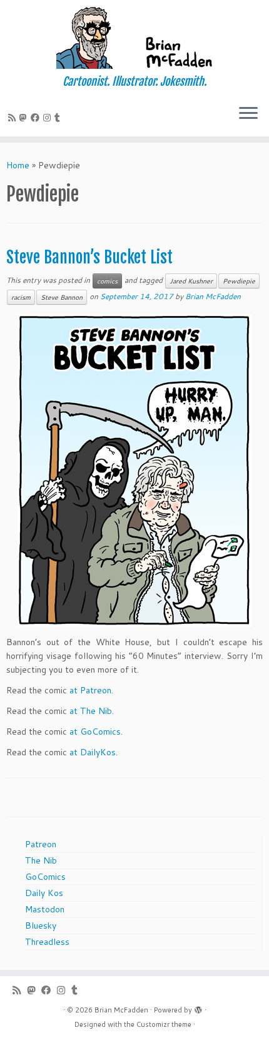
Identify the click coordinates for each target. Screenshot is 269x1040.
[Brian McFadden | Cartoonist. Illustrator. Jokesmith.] (134, 37)
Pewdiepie (239, 281)
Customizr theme (163, 1024)
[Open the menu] (248, 114)
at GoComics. (96, 731)
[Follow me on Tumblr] (59, 117)
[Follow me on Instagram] (48, 117)
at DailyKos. (93, 752)
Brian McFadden (213, 296)
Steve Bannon (62, 297)
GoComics (45, 876)
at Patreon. (91, 690)
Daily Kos (44, 893)
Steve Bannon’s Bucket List (89, 257)
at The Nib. (91, 711)
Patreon (40, 844)
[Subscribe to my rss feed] (13, 117)
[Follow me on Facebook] (37, 117)
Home (17, 165)
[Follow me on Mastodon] (25, 117)
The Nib (41, 860)
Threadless (47, 941)
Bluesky (40, 925)
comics (107, 281)
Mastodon (44, 909)
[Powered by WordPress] (198, 1007)
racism (21, 297)
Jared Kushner (191, 281)
